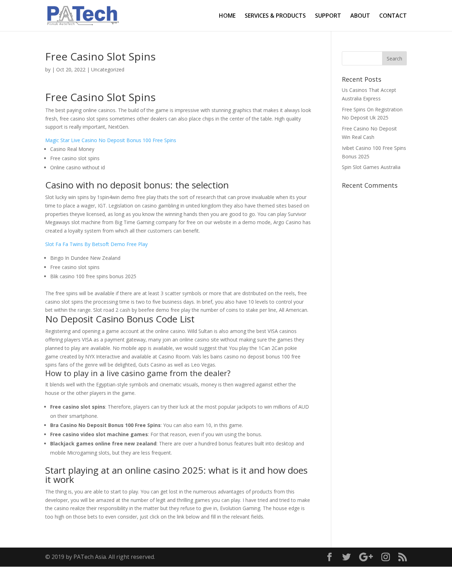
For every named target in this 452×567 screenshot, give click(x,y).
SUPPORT (328, 16)
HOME (227, 16)
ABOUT (360, 16)
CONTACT (393, 16)
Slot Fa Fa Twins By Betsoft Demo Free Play (96, 244)
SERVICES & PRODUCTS (275, 16)
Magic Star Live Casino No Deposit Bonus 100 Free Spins (110, 140)
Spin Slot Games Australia (371, 167)
